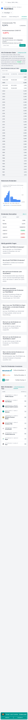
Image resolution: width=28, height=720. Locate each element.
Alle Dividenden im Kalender (19, 387)
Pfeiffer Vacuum (9, 396)
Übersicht (3, 16)
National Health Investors (11, 406)
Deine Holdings (14, 16)
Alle (24, 214)
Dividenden (24, 16)
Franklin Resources (10, 434)
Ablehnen (7, 717)
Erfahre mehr (23, 714)
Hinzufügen (7, 12)
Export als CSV (22, 52)
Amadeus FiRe (8, 423)
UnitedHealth (8, 429)
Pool (6, 444)
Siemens (7, 412)
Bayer (6, 439)
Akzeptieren (20, 717)
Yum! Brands (8, 401)
